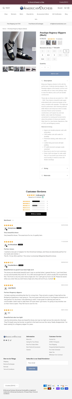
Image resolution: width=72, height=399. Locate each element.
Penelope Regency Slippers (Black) (17, 28)
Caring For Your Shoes (32, 342)
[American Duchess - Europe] (36, 8)
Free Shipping (53, 344)
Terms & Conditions (9, 369)
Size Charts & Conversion (33, 347)
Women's (13, 14)
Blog (66, 14)
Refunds (6, 366)
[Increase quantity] (48, 67)
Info (36, 19)
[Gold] (54, 43)
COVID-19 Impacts (54, 342)
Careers (28, 349)
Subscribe (32, 368)
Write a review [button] (36, 214)
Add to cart (54, 74)
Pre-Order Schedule (54, 349)
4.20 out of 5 (40, 195)
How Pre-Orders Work (32, 344)
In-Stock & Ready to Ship (36, 2)
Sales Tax (52, 352)
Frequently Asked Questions (57, 347)
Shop (5, 14)
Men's (21, 14)
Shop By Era (30, 14)
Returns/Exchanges (9, 364)
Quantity (43, 63)
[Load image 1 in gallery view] (19, 48)
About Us (28, 339)
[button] (26, 201)
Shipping (6, 361)
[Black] (48, 43)
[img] (8, 225)
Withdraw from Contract (56, 355)
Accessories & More (43, 14)
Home (4, 28)
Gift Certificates (56, 14)
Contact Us (52, 339)
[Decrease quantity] (41, 67)
